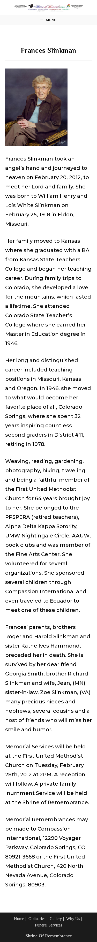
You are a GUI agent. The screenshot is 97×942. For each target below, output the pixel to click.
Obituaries (36, 918)
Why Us (73, 918)
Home (19, 918)
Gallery (56, 918)
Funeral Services (48, 925)
